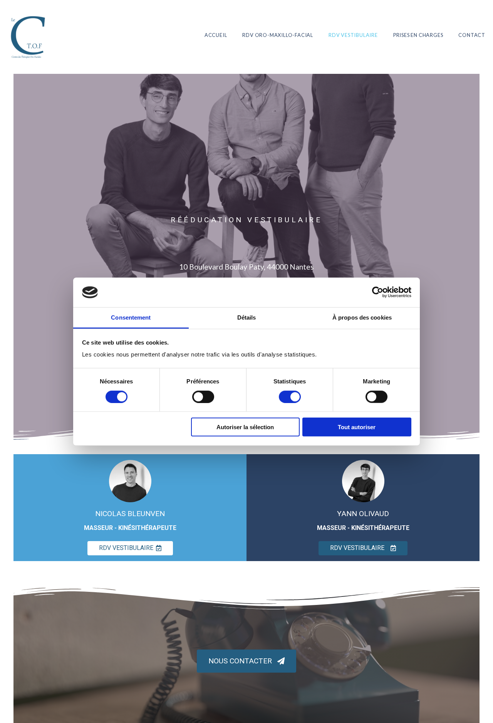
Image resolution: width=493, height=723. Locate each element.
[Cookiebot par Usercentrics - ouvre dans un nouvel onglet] (377, 292)
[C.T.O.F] (29, 34)
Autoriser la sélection (245, 427)
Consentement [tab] (131, 317)
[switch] (203, 396)
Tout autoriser (357, 427)
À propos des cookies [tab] (362, 317)
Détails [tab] (246, 317)
